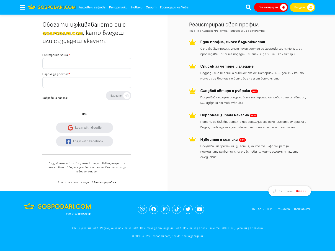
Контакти (302, 209)
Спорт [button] (151, 7)
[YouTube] (199, 209)
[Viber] (142, 209)
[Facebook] (153, 209)
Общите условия (78, 167)
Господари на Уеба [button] (174, 7)
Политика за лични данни (157, 228)
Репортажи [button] (118, 7)
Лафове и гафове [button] (92, 7)
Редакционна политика (115, 228)
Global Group (83, 213)
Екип (269, 209)
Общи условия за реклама (245, 228)
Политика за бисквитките (201, 228)
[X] (188, 209)
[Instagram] (165, 209)
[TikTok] (176, 209)
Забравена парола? (55, 98)
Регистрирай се (105, 182)
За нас (256, 209)
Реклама (283, 209)
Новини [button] (136, 7)
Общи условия (81, 228)
